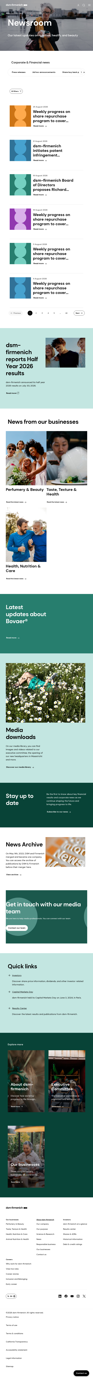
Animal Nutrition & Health (17, 1239)
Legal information (14, 1358)
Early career (11, 1284)
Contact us (41, 1254)
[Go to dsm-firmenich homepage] (16, 4)
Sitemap (9, 1366)
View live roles (12, 1269)
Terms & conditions (14, 1333)
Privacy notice (12, 1317)
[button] (83, 5)
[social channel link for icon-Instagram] (78, 1296)
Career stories (12, 1274)
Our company (42, 1224)
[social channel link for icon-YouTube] (72, 1296)
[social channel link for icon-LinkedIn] (60, 1296)
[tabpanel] (46, 197)
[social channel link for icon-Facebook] (66, 1296)
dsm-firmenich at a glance (75, 1224)
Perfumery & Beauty (15, 1224)
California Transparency (17, 1341)
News (38, 1239)
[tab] (18, 72)
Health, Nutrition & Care (16, 1234)
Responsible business (46, 1244)
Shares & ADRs (69, 1234)
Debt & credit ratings (72, 1244)
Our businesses (12, 1220)
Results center (69, 1229)
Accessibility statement (16, 1350)
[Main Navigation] (89, 5)
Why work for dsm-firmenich (18, 1263)
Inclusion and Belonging (16, 1279)
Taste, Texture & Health (16, 1229)
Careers (9, 1259)
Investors (16, 975)
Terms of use (11, 1325)
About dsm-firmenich (14, 13)
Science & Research (45, 1234)
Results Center (19, 1008)
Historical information (72, 1239)
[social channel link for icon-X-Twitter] (84, 1296)
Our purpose (42, 1229)
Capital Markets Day (22, 991)
